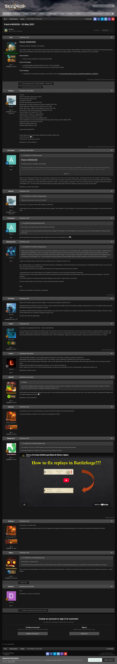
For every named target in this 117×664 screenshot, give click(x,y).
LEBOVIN (11, 377)
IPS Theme (5, 653)
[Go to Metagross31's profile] (11, 448)
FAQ (34, 13)
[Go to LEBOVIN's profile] (11, 386)
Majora (109, 349)
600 (12, 110)
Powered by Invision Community (107, 654)
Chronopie (11, 298)
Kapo (103, 79)
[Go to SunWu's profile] (11, 333)
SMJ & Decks (52, 13)
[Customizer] (113, 14)
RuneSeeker (90, 79)
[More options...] (111, 37)
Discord (42, 13)
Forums (7, 13)
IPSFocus (11, 653)
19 (12, 317)
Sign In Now (84, 633)
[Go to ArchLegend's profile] (11, 160)
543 (12, 347)
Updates (19, 31)
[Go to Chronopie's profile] (11, 308)
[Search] (113, 6)
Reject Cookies (108, 660)
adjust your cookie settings (54, 660)
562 (12, 605)
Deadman (11, 586)
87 (12, 261)
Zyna (12, 29)
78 (12, 432)
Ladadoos (24, 610)
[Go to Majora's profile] (11, 562)
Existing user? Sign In (97, 13)
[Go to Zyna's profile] (6, 30)
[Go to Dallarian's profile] (11, 100)
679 (12, 401)
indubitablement (97, 79)
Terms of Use (11, 661)
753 (12, 457)
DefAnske (11, 407)
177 (12, 372)
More (78, 13)
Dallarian (11, 90)
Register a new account (32, 633)
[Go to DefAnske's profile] (11, 416)
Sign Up (108, 13)
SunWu (11, 324)
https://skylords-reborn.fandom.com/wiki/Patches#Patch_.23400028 (78, 73)
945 (12, 576)
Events (70, 13)
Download (17, 13)
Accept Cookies (95, 660)
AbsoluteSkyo (99, 146)
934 (12, 64)
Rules (26, 13)
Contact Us (6, 654)
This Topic (106, 6)
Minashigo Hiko (91, 146)
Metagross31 (11, 438)
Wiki (62, 13)
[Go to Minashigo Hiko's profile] (11, 251)
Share (97, 30)
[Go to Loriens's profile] (11, 363)
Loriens (108, 294)
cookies (13, 660)
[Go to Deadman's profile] (11, 596)
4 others (109, 79)
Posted (24, 37)
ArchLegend (11, 150)
